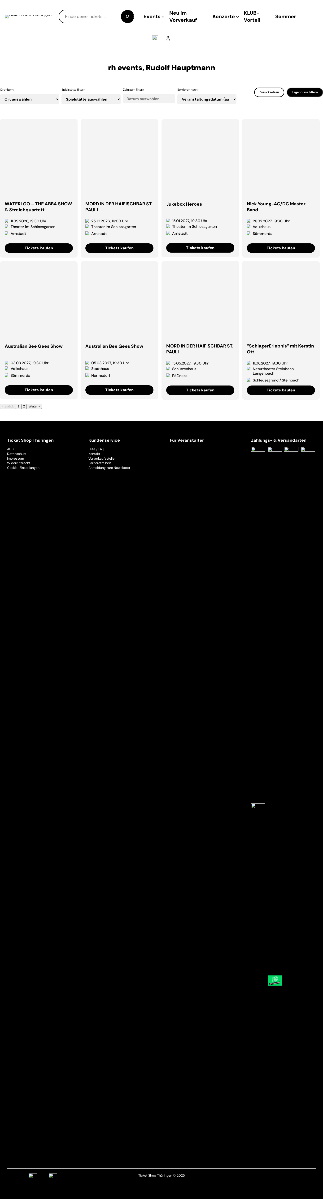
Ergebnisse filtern (305, 92)
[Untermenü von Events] (163, 16)
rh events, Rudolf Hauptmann (161, 67)
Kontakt (94, 454)
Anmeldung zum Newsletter (109, 468)
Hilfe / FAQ (96, 449)
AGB (10, 449)
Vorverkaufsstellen (102, 458)
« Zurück (8, 406)
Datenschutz (16, 454)
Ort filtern (6, 90)
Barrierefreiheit (99, 463)
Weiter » (34, 406)
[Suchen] (127, 16)
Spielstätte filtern (73, 90)
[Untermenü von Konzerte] (237, 16)
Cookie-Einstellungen (23, 468)
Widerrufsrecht (18, 463)
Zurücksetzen (269, 92)
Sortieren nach (187, 90)
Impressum (15, 458)
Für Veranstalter (187, 440)
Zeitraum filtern (133, 90)
